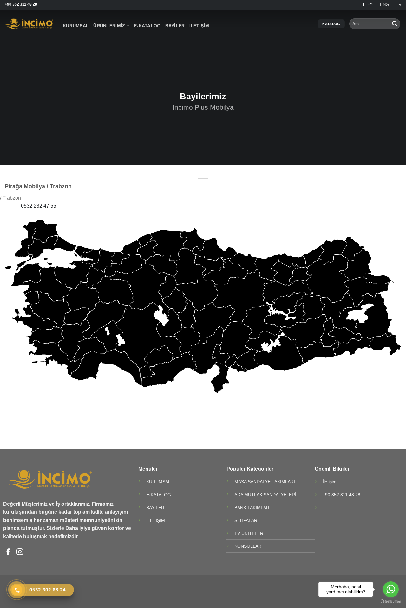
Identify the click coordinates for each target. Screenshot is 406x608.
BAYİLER (175, 25)
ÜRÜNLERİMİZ (109, 25)
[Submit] (394, 23)
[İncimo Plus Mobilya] (29, 24)
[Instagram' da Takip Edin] (370, 5)
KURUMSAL (76, 25)
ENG (384, 4)
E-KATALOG (147, 25)
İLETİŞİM (199, 25)
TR (398, 4)
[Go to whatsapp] (391, 589)
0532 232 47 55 (38, 206)
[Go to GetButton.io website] (391, 601)
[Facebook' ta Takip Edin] (363, 5)
